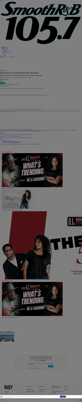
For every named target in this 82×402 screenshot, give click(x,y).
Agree (63, 396)
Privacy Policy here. (9, 397)
